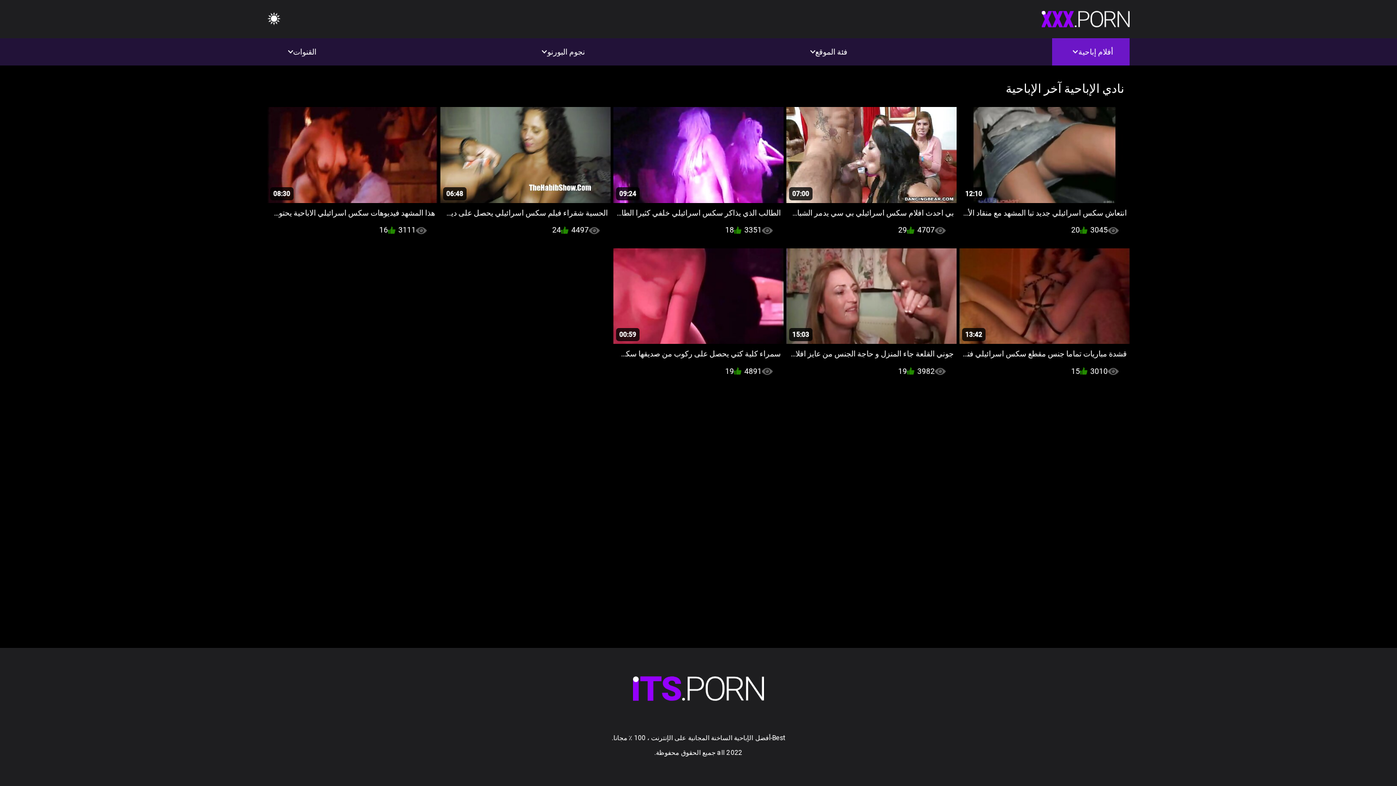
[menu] (273, 19)
